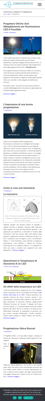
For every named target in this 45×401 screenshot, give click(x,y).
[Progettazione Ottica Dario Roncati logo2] (18, 4)
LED (10, 266)
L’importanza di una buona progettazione (18, 106)
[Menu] (39, 4)
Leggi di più (28, 398)
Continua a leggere (9, 94)
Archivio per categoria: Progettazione (17, 12)
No (20, 398)
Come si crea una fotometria (19, 187)
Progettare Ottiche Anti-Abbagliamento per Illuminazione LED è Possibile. (21, 26)
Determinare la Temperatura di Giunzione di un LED (20, 262)
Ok (15, 398)
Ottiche (6, 32)
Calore (6, 266)
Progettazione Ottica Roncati (19, 328)
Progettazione (12, 32)
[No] (42, 394)
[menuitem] (39, 4)
